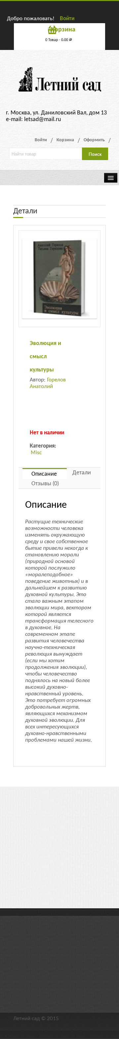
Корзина (65, 140)
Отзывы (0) (45, 484)
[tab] (44, 473)
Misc (36, 452)
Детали (81, 473)
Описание (44, 474)
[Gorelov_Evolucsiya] (59, 279)
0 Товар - (58, 40)
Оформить (94, 140)
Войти (67, 19)
